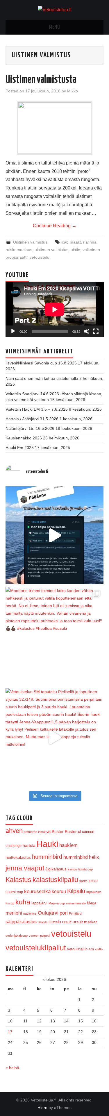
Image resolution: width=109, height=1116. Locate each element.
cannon (88, 831)
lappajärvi (39, 903)
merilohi (14, 913)
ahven (14, 830)
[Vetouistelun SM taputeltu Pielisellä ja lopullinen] (55, 737)
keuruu (59, 891)
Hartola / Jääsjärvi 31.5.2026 (32, 418)
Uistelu (55, 922)
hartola (29, 845)
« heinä (12, 1067)
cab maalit (71, 242)
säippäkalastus (21, 921)
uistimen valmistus (51, 249)
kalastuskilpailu (55, 880)
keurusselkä (37, 891)
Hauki (47, 844)
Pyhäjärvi (75, 913)
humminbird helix (81, 857)
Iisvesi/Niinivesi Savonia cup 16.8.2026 (41, 363)
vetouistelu (39, 257)
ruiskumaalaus (19, 249)
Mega (91, 903)
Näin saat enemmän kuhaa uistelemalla (42, 378)
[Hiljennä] (87, 331)
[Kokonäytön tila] (96, 331)
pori (64, 913)
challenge (14, 845)
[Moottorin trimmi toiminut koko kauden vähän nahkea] (55, 636)
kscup (10, 903)
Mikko (72, 91)
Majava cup (57, 903)
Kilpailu (76, 891)
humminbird (47, 857)
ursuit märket (85, 922)
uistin (75, 249)
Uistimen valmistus (30, 242)
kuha (22, 902)
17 (10, 1031)
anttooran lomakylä (37, 832)
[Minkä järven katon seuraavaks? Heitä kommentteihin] (55, 535)
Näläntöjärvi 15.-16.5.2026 (30, 428)
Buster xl (73, 831)
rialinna (90, 242)
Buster (58, 831)
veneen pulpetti (39, 935)
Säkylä (42, 922)
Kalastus (18, 880)
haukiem (68, 845)
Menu (54, 27)
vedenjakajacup (17, 935)
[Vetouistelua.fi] (55, 9)
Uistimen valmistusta (41, 80)
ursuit (67, 922)
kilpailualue (93, 892)
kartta (83, 881)
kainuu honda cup (80, 869)
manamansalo (76, 903)
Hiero (42, 1107)
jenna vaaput (25, 868)
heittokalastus (18, 857)
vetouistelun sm (80, 949)
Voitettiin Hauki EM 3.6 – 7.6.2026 (37, 409)
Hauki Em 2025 (20, 447)
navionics (30, 913)
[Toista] (13, 331)
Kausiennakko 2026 (24, 438)
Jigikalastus (56, 869)
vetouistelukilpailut (36, 948)
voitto (99, 949)
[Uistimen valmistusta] (54, 127)
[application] (55, 309)
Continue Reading (54, 225)
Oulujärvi (48, 913)
